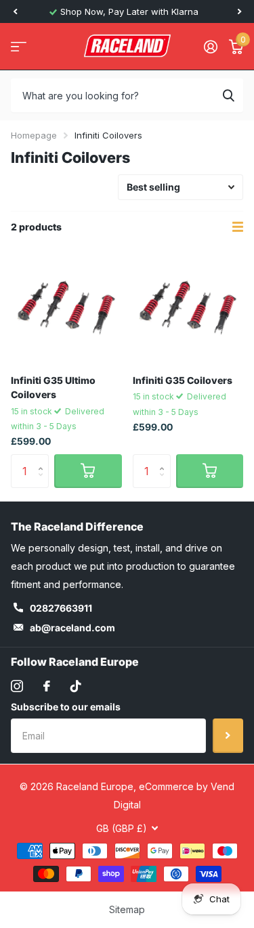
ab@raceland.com (72, 627)
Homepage (34, 135)
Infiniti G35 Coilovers (182, 380)
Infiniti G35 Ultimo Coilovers (53, 387)
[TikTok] (75, 686)
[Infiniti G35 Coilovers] (188, 308)
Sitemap (127, 909)
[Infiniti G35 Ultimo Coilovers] (66, 308)
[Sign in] (210, 46)
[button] (15, 11)
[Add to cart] (88, 471)
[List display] (237, 227)
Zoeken (228, 95)
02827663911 (61, 608)
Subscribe (228, 735)
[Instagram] (17, 686)
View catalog (18, 47)
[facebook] (46, 686)
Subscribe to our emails (66, 706)
